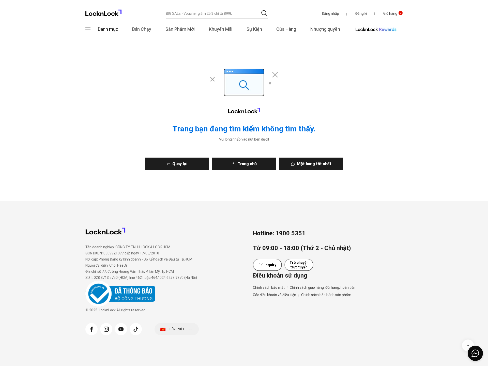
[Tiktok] (136, 328)
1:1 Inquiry (267, 265)
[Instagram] (106, 328)
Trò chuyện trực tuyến (299, 265)
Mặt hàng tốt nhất (314, 163)
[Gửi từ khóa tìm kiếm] (264, 13)
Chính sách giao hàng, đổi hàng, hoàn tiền (322, 287)
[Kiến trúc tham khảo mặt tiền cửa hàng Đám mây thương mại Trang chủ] (103, 11)
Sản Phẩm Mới (180, 29)
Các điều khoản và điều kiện (274, 295)
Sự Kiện (254, 29)
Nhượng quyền (325, 29)
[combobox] (217, 13)
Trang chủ (247, 163)
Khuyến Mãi (220, 29)
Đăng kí (361, 13)
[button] (330, 13)
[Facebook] (91, 328)
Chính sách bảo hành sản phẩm (326, 295)
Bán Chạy (141, 29)
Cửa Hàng (286, 29)
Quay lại (180, 163)
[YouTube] (121, 328)
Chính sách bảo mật (269, 287)
